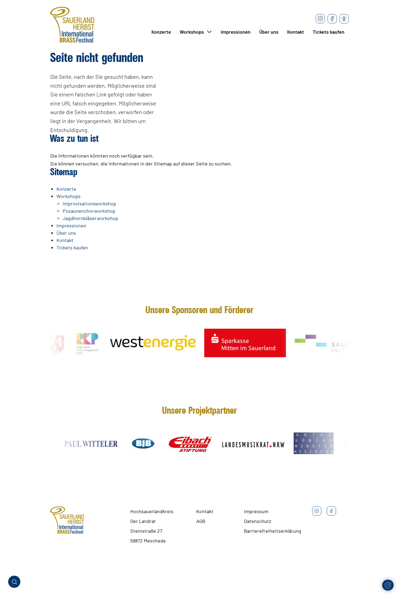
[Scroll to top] (386, 569)
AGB (200, 521)
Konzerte (161, 32)
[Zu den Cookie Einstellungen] (388, 585)
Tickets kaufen (328, 32)
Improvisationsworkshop (89, 203)
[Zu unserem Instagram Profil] (320, 18)
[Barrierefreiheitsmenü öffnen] (344, 18)
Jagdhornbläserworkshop (90, 218)
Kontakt (295, 32)
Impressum (256, 511)
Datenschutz (257, 521)
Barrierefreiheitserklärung (272, 531)
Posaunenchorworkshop (89, 211)
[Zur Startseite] (72, 26)
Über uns (268, 32)
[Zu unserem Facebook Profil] (332, 18)
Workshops (192, 32)
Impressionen (236, 32)
